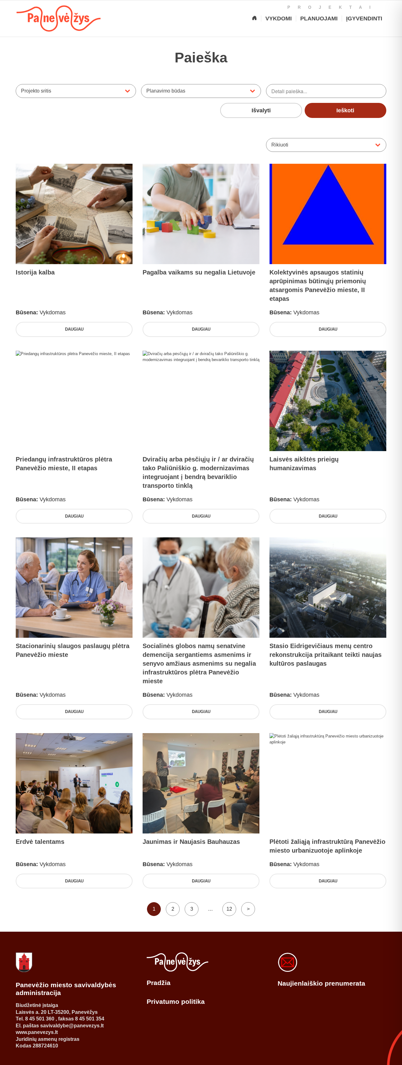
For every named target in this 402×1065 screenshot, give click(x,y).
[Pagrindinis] (254, 18)
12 (229, 909)
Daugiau (74, 329)
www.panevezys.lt (37, 1032)
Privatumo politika (176, 1001)
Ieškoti (345, 110)
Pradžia (159, 982)
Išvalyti (261, 110)
